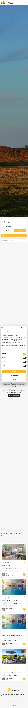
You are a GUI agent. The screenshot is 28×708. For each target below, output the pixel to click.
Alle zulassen (14, 371)
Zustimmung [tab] (5, 331)
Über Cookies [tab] (23, 331)
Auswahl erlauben (14, 375)
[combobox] (23, 2)
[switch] (25, 358)
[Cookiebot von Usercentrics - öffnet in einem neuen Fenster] (21, 327)
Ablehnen (14, 379)
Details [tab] (14, 331)
